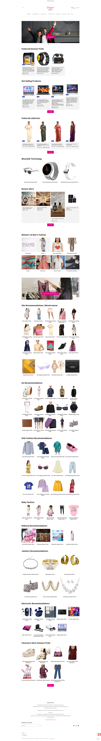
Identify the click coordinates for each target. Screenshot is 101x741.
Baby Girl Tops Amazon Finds (27, 518)
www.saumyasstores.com (50, 719)
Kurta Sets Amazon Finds (62, 336)
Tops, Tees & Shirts (57, 253)
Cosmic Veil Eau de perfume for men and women (72, 208)
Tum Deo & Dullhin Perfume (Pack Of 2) (58, 219)
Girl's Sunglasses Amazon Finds (43, 475)
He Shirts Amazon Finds (50, 398)
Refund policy (36, 738)
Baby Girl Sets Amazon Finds (39, 518)
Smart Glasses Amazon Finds (30, 182)
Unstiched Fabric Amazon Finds (50, 431)
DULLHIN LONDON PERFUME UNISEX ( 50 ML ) (42, 208)
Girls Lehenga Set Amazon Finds (72, 494)
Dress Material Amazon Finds (51, 353)
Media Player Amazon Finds (27, 619)
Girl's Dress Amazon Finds (57, 475)
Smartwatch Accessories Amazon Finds (69, 182)
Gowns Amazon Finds (73, 352)
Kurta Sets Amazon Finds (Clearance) (72, 662)
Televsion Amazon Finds (74, 619)
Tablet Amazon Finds (26, 635)
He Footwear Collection (72, 270)
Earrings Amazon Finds (69, 574)
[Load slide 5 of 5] (52, 301)
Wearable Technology (50, 36)
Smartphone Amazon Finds (50, 619)
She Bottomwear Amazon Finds (50, 321)
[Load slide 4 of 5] (51, 301)
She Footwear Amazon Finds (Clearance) (28, 662)
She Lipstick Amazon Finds (28, 544)
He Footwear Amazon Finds (39, 415)
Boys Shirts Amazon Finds (28, 456)
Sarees (28, 270)
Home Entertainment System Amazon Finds (38, 635)
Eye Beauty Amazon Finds (42, 544)
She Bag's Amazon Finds (71, 375)
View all (50, 111)
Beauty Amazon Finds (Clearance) (43, 662)
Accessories (28, 253)
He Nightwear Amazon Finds (27, 415)
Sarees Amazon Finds (49, 336)
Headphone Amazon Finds (39, 619)
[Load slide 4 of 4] (51, 44)
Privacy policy (41, 738)
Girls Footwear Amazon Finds (71, 456)
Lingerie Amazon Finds (38, 336)
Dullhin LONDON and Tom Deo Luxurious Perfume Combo (27, 208)
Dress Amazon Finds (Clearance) (29, 680)
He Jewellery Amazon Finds (73, 431)
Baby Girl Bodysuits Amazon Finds (73, 518)
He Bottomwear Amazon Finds (39, 431)
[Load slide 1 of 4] (47, 44)
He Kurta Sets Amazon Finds (39, 399)
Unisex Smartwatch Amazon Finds (49, 182)
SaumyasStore (26, 738)
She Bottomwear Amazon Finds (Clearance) (58, 681)
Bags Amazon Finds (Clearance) (58, 661)
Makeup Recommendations (50, 293)
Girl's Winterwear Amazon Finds (58, 494)
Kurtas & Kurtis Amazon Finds (74, 337)
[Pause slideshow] (57, 44)
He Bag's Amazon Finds (27, 430)
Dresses (42, 253)
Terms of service (46, 738)
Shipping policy (52, 738)
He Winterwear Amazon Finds (50, 415)
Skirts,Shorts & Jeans (72, 253)
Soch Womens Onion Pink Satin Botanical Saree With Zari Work (57, 144)
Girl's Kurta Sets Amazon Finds (28, 475)
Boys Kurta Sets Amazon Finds (57, 456)
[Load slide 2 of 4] (48, 44)
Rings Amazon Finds (50, 574)
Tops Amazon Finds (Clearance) (43, 680)
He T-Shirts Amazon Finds (62, 398)
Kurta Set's (42, 270)
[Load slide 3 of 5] (49, 301)
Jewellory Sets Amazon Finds (69, 596)
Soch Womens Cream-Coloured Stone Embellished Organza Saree (28, 144)
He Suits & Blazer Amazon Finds (74, 399)
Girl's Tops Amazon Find (28, 494)
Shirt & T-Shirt (57, 270)
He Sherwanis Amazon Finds (62, 431)
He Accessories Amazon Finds (27, 399)
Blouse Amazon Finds (38, 352)
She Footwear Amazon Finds (62, 353)
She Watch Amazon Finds (57, 375)
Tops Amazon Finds (38, 321)
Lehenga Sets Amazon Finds (27, 353)
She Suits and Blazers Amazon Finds (62, 321)
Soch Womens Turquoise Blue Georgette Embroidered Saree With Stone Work (43, 145)
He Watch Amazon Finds (74, 414)
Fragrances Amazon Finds (71, 544)
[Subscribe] (39, 725)
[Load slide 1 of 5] (46, 301)
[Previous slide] (44, 44)
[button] (23, 8)
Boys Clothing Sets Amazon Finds (43, 457)
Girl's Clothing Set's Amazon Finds (43, 495)
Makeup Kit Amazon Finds (57, 544)
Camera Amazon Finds (61, 619)
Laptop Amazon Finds (61, 635)
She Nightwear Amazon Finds (27, 337)
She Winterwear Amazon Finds (73, 321)
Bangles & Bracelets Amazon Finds (30, 574)
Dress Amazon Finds (26, 321)
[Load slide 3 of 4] (50, 44)
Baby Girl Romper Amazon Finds (50, 518)
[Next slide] (54, 44)
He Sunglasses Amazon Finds (62, 415)
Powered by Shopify (31, 738)
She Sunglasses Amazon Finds (43, 375)
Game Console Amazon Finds (50, 635)
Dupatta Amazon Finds (28, 375)
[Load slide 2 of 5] (47, 301)
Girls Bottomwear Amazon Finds (72, 475)
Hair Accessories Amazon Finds (50, 596)
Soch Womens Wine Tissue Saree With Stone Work (71, 144)
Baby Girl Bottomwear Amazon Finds (62, 518)
